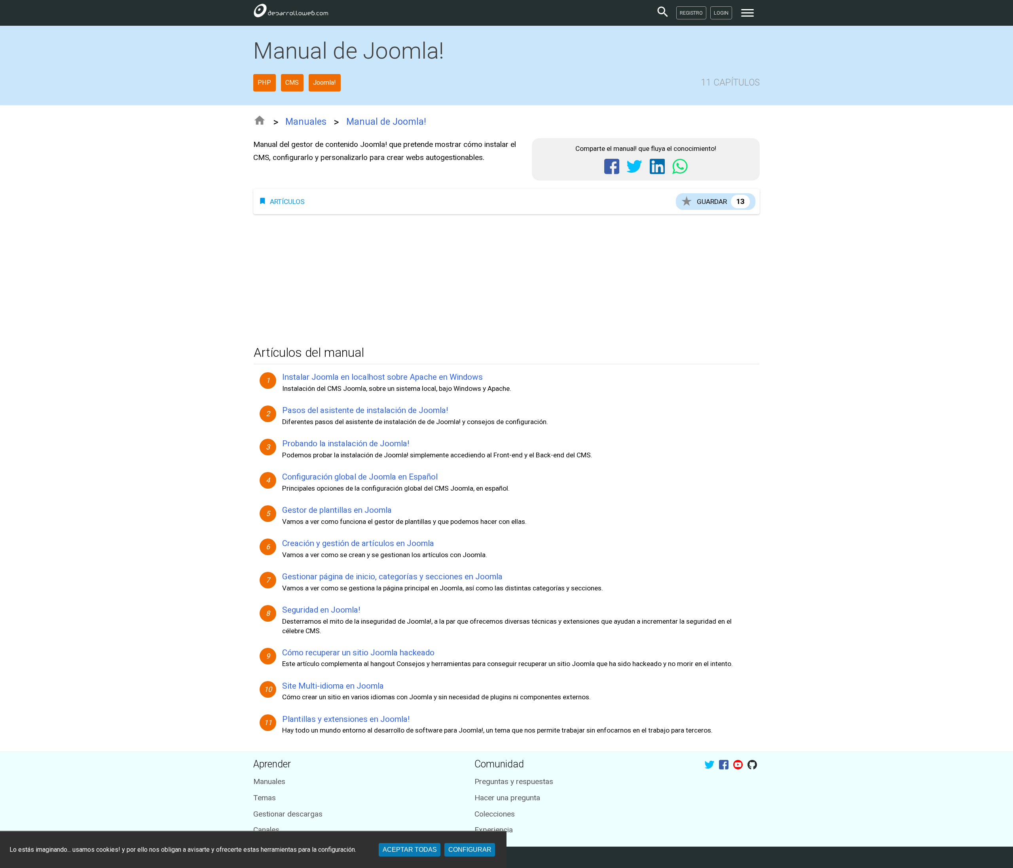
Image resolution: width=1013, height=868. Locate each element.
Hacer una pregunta (507, 797)
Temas (264, 797)
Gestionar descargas (287, 814)
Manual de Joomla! (386, 121)
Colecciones (494, 814)
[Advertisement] (490, 277)
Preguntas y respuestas (513, 781)
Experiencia (493, 829)
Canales (266, 829)
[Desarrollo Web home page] (290, 12)
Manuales (305, 121)
